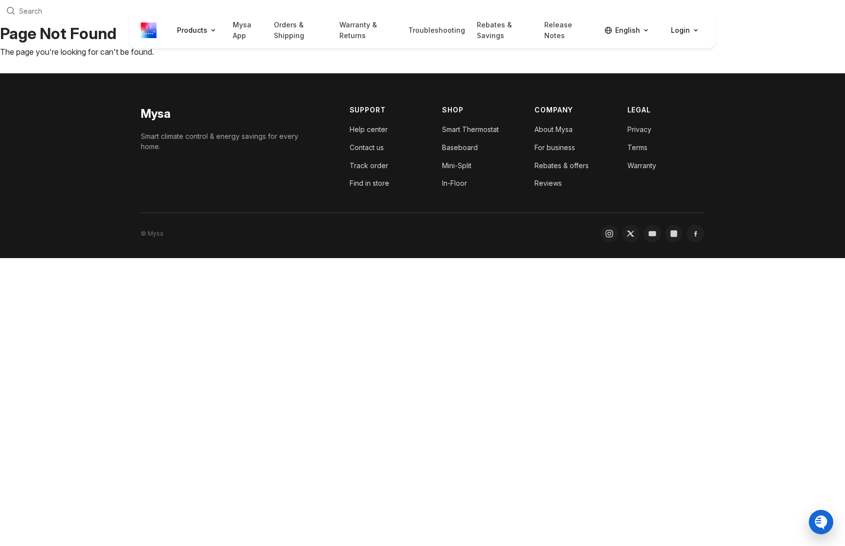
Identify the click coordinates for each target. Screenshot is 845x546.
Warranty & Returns (358, 30)
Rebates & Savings (494, 30)
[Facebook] (695, 233)
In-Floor (454, 183)
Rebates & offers (561, 165)
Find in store (369, 183)
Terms (637, 147)
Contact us (367, 147)
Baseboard (460, 147)
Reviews (548, 183)
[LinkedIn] (674, 233)
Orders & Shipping (289, 30)
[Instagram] (609, 233)
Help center (369, 129)
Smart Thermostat (470, 129)
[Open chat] (821, 522)
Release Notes (558, 30)
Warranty (641, 165)
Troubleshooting (436, 30)
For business (554, 147)
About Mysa (553, 129)
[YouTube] (652, 233)
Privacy (639, 129)
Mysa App (242, 30)
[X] (631, 233)
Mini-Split (456, 165)
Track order (369, 165)
